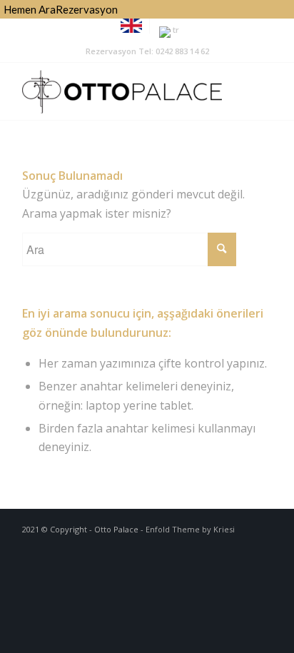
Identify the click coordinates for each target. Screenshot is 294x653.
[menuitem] (131, 26)
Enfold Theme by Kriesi (190, 529)
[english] (131, 29)
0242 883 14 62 (182, 51)
